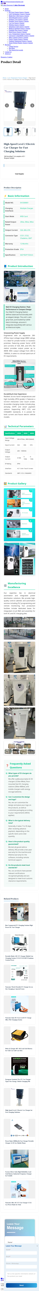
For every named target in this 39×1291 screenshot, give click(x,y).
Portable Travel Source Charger (19, 21)
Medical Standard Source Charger (19, 28)
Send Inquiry (19, 174)
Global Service (13, 46)
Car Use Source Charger (16, 23)
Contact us (8, 52)
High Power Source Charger (18, 32)
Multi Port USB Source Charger (19, 16)
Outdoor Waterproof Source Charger (20, 41)
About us (8, 54)
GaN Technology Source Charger (19, 14)
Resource (8, 45)
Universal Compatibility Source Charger (21, 36)
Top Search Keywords (16, 50)
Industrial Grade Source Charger (19, 27)
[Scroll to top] (2, 1289)
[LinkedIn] (3, 3)
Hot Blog (12, 48)
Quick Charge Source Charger (18, 39)
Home (7, 9)
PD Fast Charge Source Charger (19, 12)
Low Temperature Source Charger (19, 34)
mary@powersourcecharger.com (13, 2)
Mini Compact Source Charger (18, 37)
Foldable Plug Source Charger (18, 30)
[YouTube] (5, 3)
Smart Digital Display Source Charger (21, 43)
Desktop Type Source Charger (18, 19)
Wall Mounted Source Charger (18, 18)
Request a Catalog (6, 57)
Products (7, 10)
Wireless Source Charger (16, 25)
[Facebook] (1, 3)
